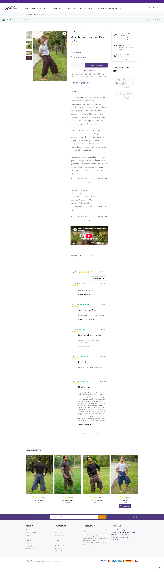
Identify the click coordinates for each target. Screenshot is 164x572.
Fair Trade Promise (31, 532)
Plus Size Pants (58, 538)
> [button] (103, 433)
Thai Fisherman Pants (82, 97)
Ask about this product (79, 57)
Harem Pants (58, 530)
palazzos (85, 534)
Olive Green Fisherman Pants (86, 424)
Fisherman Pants (59, 535)
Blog (27, 538)
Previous (132, 450)
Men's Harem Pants (60, 546)
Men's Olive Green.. (68, 500)
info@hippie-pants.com (123, 537)
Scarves (56, 543)
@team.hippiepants (121, 530)
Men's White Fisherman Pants (86, 319)
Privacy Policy (30, 551)
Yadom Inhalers (58, 551)
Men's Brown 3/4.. (96, 500)
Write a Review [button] (99, 278)
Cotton (85, 190)
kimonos (96, 534)
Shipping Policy (30, 546)
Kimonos (57, 540)
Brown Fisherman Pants (85, 371)
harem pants (92, 532)
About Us (28, 530)
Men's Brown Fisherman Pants (87, 294)
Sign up (102, 517)
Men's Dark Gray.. (39, 500)
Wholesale (29, 543)
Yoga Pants (57, 532)
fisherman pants (101, 532)
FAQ (27, 535)
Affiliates (28, 540)
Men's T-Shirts (58, 548)
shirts (89, 534)
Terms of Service (31, 548)
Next (136, 450)
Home (27, 14)
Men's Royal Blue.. (124, 500)
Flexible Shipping (78, 52)
